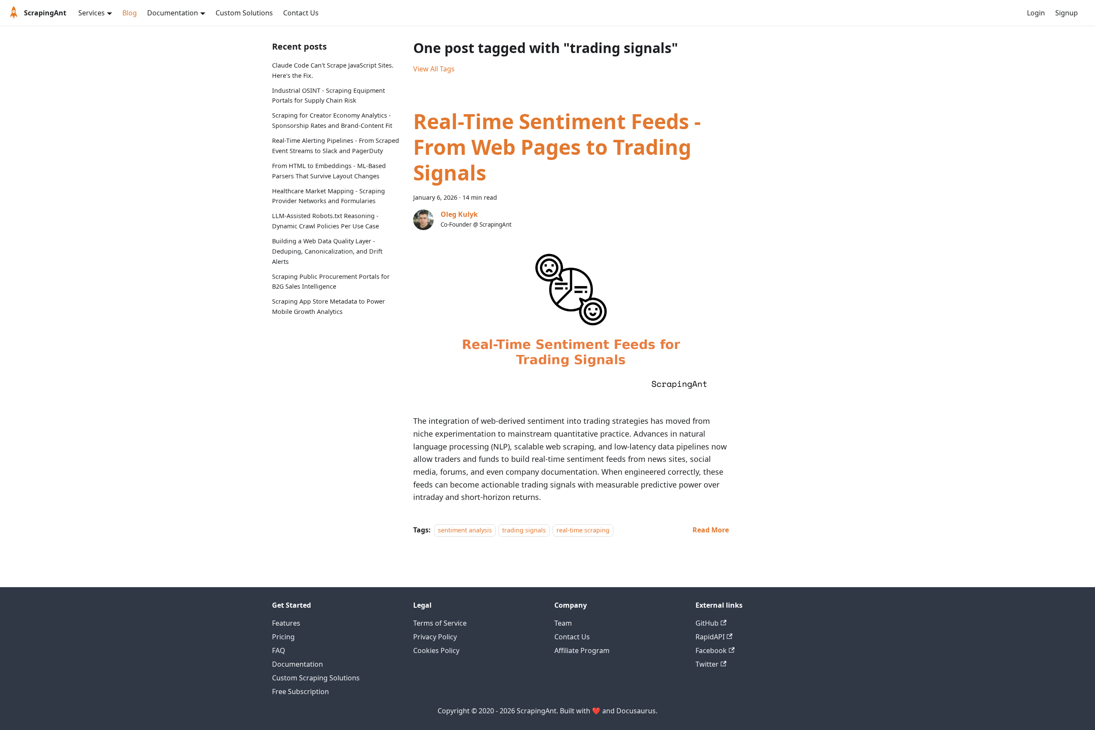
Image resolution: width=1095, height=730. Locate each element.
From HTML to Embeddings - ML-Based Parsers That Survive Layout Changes (329, 171)
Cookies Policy (436, 650)
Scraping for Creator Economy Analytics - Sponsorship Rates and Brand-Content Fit (332, 120)
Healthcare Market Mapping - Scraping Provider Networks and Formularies (328, 196)
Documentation (297, 664)
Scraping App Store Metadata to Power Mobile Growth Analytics (328, 306)
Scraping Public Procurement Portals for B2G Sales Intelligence (331, 281)
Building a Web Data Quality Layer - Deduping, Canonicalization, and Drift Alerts (327, 251)
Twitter (707, 664)
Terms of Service (440, 623)
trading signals (524, 530)
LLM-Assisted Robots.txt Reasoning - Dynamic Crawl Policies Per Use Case (325, 221)
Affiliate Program (582, 650)
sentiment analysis (465, 530)
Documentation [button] (172, 13)
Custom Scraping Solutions (316, 678)
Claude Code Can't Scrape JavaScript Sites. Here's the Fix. (333, 70)
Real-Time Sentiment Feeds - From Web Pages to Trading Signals (557, 146)
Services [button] (91, 13)
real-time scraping (583, 530)
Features (286, 623)
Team (563, 623)
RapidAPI (710, 636)
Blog (129, 13)
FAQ (278, 650)
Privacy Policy (435, 636)
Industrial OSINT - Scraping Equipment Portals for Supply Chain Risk (328, 95)
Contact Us (301, 13)
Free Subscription (300, 691)
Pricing (283, 636)
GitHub (707, 623)
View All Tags (434, 69)
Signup (1066, 13)
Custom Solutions (244, 13)
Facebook (711, 650)
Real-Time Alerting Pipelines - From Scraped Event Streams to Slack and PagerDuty (335, 145)
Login (1036, 13)
